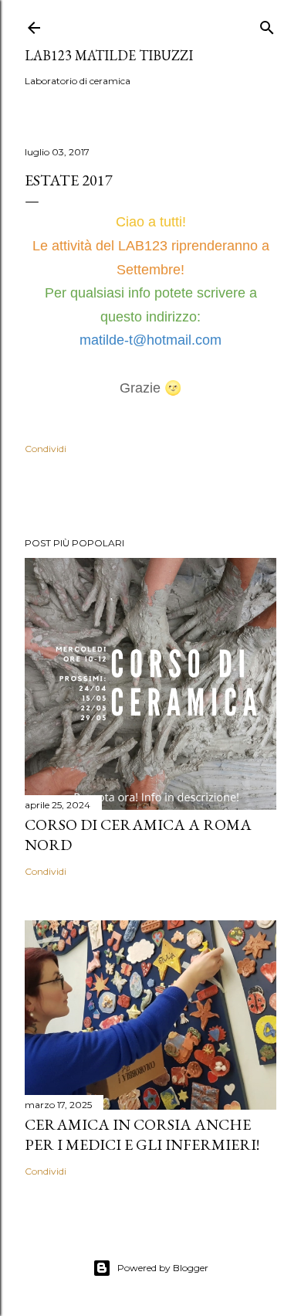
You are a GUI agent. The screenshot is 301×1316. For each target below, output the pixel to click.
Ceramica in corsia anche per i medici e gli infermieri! (142, 1134)
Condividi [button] (45, 448)
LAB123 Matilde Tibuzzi (109, 55)
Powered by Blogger (162, 1267)
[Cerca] (267, 24)
